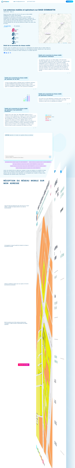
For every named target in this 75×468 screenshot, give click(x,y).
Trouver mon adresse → (55, 171)
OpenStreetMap (65, 42)
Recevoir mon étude (23, 364)
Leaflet (59, 42)
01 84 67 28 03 (32, 1)
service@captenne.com (20, 1)
